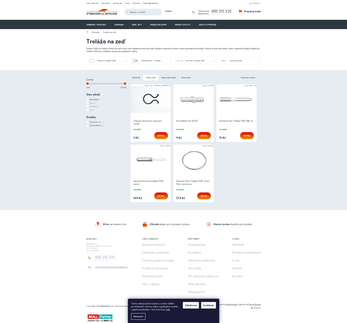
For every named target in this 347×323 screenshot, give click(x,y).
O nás (127, 3)
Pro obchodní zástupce (203, 276)
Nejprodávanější (168, 77)
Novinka (94, 106)
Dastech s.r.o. (97, 122)
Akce (93, 103)
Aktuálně (117, 3)
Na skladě (95, 99)
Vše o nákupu (92, 3)
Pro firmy (105, 3)
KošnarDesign (231, 304)
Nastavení (138, 316)
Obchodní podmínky (155, 252)
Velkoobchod (196, 284)
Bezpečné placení (153, 244)
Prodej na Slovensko (155, 268)
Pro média (194, 268)
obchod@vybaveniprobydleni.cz (111, 267)
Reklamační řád (152, 276)
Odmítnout (191, 305)
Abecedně (186, 77)
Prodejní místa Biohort (246, 252)
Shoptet (257, 307)
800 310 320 (105, 257)
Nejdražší (136, 77)
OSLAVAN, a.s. (97, 125)
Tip (92, 110)
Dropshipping (196, 244)
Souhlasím (208, 305)
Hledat (168, 11)
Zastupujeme (196, 292)
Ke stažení (194, 252)
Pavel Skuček (255, 304)
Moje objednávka (150, 3)
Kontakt (136, 3)
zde (168, 309)
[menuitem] (97, 24)
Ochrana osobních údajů (158, 260)
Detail (161, 135)
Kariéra (236, 268)
